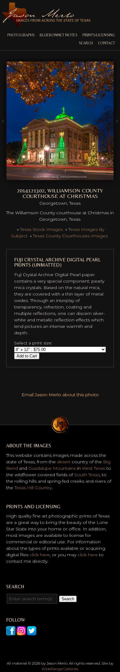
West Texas (93, 468)
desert (63, 462)
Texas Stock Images (41, 229)
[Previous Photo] (3, 130)
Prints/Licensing (98, 35)
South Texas (87, 474)
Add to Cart (27, 356)
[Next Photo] (60, 176)
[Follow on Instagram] (21, 632)
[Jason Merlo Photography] (46, 24)
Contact (106, 43)
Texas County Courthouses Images (70, 236)
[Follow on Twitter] (31, 632)
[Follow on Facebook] (10, 632)
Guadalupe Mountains (52, 468)
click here (40, 554)
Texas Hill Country (33, 487)
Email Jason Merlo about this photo (60, 394)
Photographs (21, 35)
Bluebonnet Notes (59, 35)
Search (86, 43)
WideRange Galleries (60, 668)
